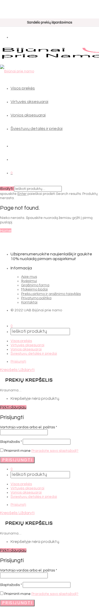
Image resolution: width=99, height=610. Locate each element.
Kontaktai (29, 302)
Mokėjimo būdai (34, 289)
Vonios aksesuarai (28, 115)
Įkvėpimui (29, 281)
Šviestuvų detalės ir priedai (37, 128)
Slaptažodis (11, 442)
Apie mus (29, 277)
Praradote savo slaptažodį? (54, 451)
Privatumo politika (36, 298)
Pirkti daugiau (13, 407)
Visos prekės (23, 88)
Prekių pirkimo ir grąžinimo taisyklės (51, 294)
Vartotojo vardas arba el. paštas (28, 427)
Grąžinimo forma (35, 285)
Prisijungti (18, 361)
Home (5, 230)
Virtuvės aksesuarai (29, 102)
